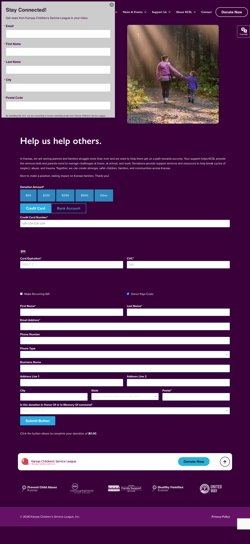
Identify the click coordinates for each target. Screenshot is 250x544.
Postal (166, 390)
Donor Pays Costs (142, 294)
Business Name (30, 362)
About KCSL (184, 12)
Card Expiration (30, 258)
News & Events (133, 12)
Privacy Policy (221, 517)
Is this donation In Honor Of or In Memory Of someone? (56, 405)
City (22, 390)
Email (10, 26)
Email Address (29, 320)
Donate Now (231, 12)
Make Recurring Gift (37, 294)
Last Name (134, 306)
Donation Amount (31, 187)
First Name (27, 306)
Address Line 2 (137, 376)
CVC (130, 258)
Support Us (159, 12)
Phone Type (28, 348)
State (94, 390)
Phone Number (30, 334)
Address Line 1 (29, 376)
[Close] (111, 5)
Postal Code (14, 97)
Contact (206, 12)
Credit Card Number (33, 217)
